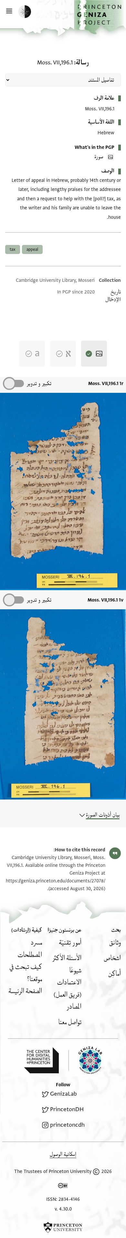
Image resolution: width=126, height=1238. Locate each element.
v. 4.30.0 (63, 1209)
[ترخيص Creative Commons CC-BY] (63, 1187)
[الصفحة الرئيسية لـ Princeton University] (63, 1227)
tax (13, 249)
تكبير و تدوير (38, 384)
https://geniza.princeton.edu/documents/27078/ (55, 881)
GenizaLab (63, 1094)
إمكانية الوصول (63, 1154)
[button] (100, 17)
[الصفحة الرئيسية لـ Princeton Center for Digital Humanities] (41, 1060)
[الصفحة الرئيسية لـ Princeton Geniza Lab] (85, 1060)
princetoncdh (67, 1125)
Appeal (32, 249)
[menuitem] (115, 942)
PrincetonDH (67, 1109)
